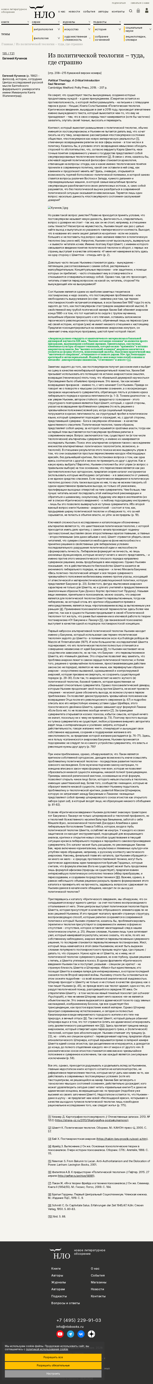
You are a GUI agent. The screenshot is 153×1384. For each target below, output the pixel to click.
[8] (117, 877)
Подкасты (59, 1296)
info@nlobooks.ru (70, 1326)
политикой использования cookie (47, 1349)
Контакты (98, 1296)
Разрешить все (53, 1357)
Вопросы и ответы (65, 1303)
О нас (95, 1268)
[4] (61, 609)
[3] (128, 359)
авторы (103, 11)
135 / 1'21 (8, 53)
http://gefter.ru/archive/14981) (76, 1175)
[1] (137, 138)
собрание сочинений (102, 38)
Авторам (58, 1289)
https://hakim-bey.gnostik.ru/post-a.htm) (122, 1138)
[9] (85, 1018)
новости (74, 11)
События (98, 1275)
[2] (109, 156)
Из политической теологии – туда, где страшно (49, 44)
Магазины (99, 1282)
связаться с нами (140, 3)
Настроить (53, 1373)
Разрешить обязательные (53, 1365)
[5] (101, 620)
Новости (97, 1289)
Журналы (58, 1282)
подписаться (119, 3)
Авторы (57, 1275)
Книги (56, 1268)
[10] (102, 1025)
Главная (7, 44)
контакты (118, 11)
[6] (105, 648)
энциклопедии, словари (136, 38)
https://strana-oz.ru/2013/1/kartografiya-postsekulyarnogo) (92, 1120)
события (89, 11)
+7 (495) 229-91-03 (78, 1320)
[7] (112, 710)
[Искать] (130, 11)
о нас (61, 11)
